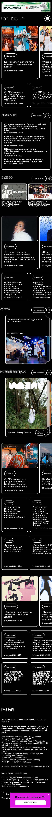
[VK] (4, 709)
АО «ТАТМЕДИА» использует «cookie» (18, 778)
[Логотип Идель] (10, 19)
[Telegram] (11, 709)
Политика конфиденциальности (15, 786)
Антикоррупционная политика (14, 773)
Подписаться (30, 803)
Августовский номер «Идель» (19, 433)
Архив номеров (40, 432)
